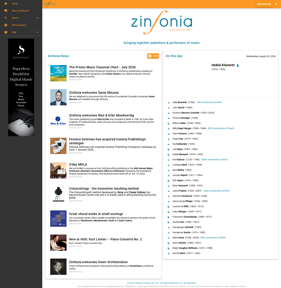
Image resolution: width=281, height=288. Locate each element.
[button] (21, 3)
